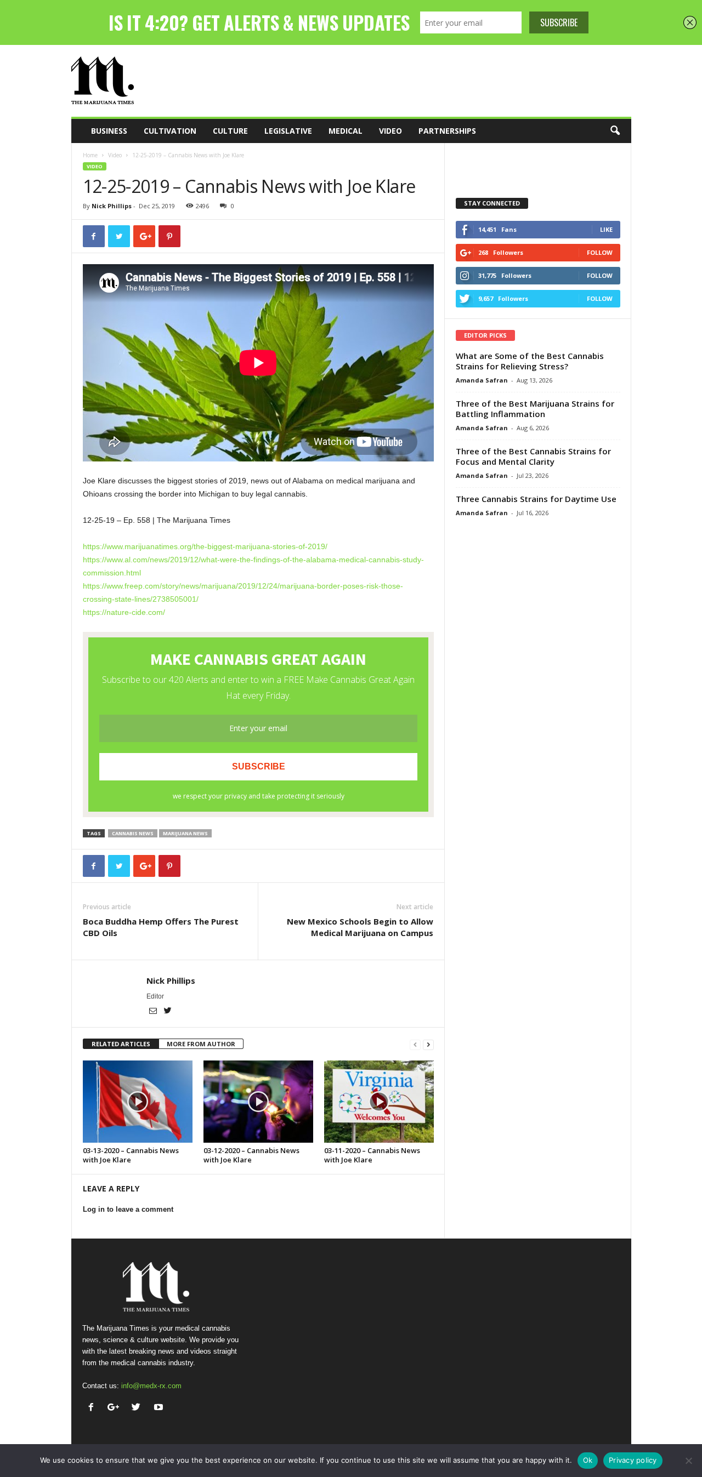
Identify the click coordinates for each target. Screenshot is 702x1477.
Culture (230, 131)
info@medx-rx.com (151, 1386)
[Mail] (153, 1012)
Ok (588, 1460)
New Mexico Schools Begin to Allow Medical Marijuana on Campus (360, 927)
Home (90, 155)
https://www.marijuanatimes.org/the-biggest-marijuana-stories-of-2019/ (205, 546)
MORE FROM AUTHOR (201, 1044)
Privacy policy (633, 1460)
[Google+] (116, 1408)
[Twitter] (167, 1012)
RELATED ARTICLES (121, 1044)
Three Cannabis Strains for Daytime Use (536, 498)
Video (390, 131)
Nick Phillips (112, 206)
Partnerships (447, 131)
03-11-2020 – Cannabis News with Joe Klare (372, 1155)
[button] (615, 131)
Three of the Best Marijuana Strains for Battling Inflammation (535, 408)
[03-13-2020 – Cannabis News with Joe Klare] (138, 1101)
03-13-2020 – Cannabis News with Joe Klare (131, 1155)
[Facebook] (93, 1408)
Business (109, 131)
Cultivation (170, 131)
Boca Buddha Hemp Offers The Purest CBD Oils (161, 927)
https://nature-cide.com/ (124, 612)
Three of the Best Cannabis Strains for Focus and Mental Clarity (533, 456)
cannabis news (133, 833)
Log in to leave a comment (128, 1209)
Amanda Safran (482, 380)
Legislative (288, 131)
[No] (688, 1460)
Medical (346, 131)
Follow (600, 252)
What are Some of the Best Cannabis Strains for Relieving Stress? (530, 361)
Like (606, 229)
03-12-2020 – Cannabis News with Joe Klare (251, 1155)
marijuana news (185, 833)
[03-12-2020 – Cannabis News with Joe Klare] (258, 1101)
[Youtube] (160, 1408)
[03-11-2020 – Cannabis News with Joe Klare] (379, 1101)
